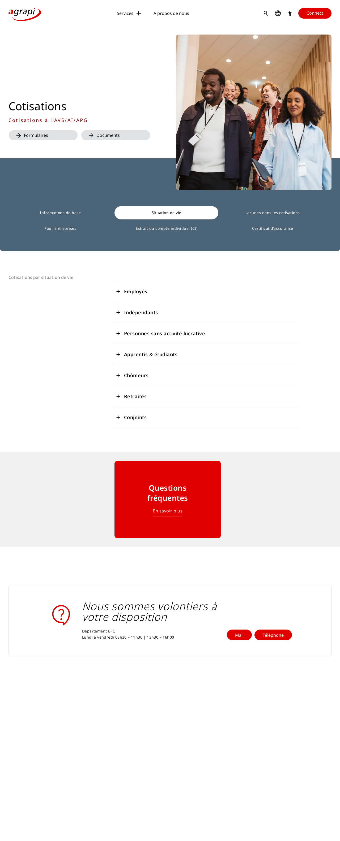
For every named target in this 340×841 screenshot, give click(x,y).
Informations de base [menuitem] (60, 212)
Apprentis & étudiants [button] (151, 354)
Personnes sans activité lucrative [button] (164, 333)
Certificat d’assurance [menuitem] (272, 228)
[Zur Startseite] (24, 13)
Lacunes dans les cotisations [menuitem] (272, 212)
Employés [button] (135, 291)
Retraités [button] (135, 396)
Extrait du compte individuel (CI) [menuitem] (167, 228)
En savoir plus (167, 511)
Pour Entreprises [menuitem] (60, 228)
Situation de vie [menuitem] (166, 212)
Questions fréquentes (167, 493)
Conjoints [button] (135, 417)
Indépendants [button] (141, 312)
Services (125, 13)
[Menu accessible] (289, 13)
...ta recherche (266, 13)
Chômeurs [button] (136, 375)
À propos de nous (171, 13)
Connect (315, 13)
